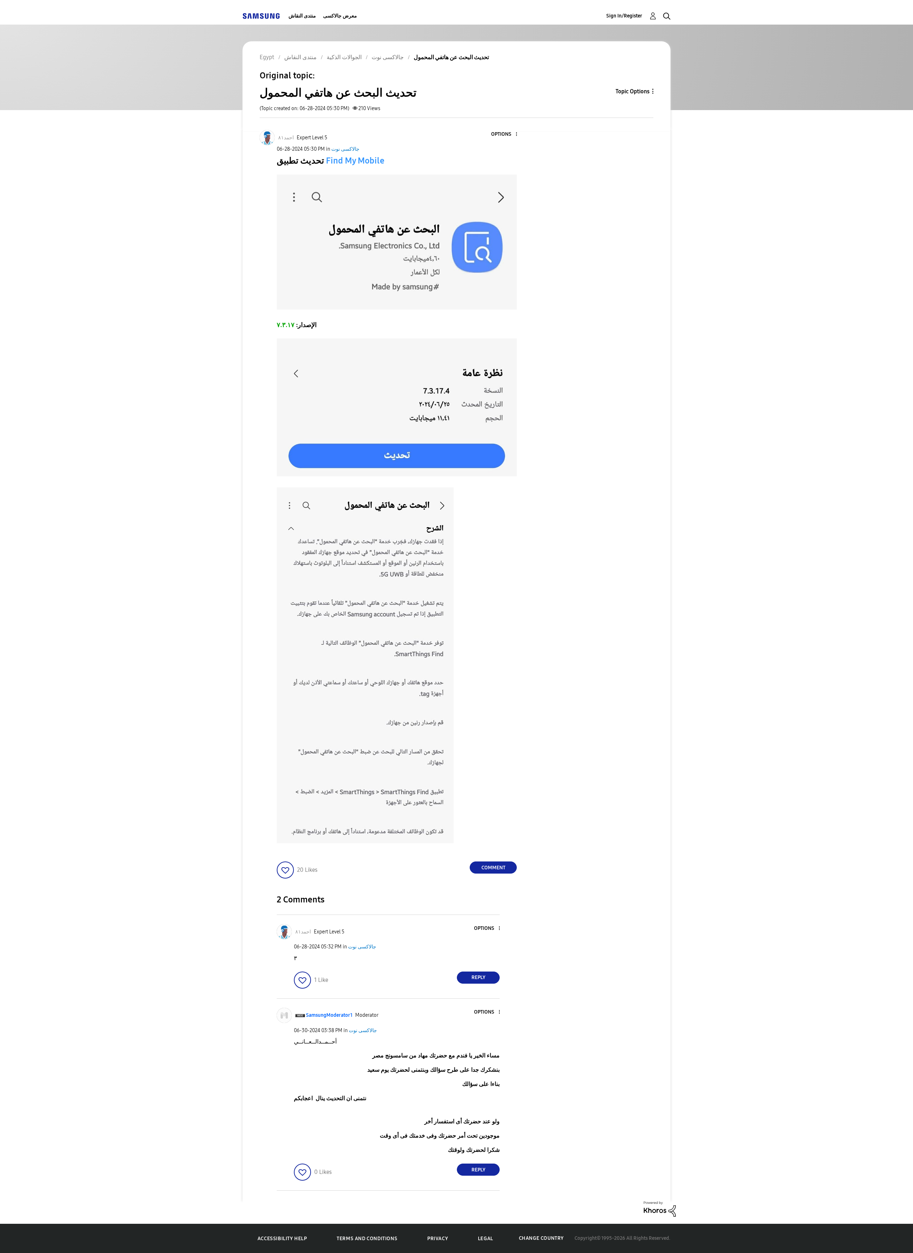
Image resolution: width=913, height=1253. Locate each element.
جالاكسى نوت (345, 149)
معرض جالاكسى (340, 16)
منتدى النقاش (302, 16)
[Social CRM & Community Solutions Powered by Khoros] (660, 1208)
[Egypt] (261, 15)
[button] (504, 134)
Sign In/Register (624, 16)
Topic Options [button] (632, 91)
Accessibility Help (282, 1239)
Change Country (541, 1238)
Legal (485, 1239)
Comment (493, 868)
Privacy (437, 1239)
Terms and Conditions (367, 1239)
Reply (478, 977)
